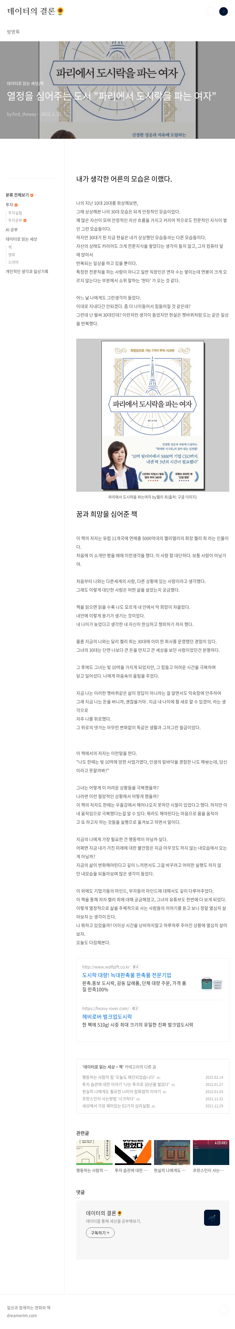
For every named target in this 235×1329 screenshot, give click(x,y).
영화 (11, 254)
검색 (210, 11)
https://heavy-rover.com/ (105, 1008)
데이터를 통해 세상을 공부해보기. (113, 1221)
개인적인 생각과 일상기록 (27, 271)
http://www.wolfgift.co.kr (106, 966)
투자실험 (15, 212)
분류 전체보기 (18, 195)
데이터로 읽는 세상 (99, 1067)
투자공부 (15, 220)
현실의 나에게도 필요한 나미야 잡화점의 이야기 (121, 1091)
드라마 (13, 262)
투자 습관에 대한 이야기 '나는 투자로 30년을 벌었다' (126, 1084)
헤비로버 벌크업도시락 (107, 1016)
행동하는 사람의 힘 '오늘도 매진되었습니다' (118, 1077)
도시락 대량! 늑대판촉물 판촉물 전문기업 (126, 975)
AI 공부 (12, 229)
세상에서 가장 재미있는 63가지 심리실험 (116, 1106)
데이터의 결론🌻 (36, 11)
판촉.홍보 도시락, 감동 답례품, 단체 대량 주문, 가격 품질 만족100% (134, 985)
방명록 (13, 31)
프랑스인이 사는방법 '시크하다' (108, 1098)
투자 (10, 204)
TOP (223, 1309)
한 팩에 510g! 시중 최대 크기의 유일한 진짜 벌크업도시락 (137, 1024)
